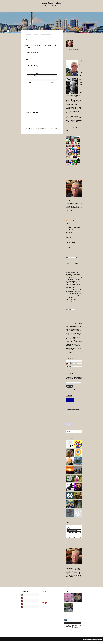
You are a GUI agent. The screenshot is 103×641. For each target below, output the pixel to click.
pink (67, 293)
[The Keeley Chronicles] (70, 461)
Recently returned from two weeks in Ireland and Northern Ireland (74, 227)
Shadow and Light (70, 237)
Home (47, 9)
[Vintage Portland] (78, 453)
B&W (74, 274)
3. (71, 534)
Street (77, 297)
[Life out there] (70, 513)
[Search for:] (74, 431)
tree (77, 299)
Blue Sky (68, 277)
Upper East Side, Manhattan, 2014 (73, 240)
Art (72, 274)
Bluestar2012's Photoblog (51, 3)
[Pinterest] (48, 603)
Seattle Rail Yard (74, 363)
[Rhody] (68, 598)
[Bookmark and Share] (70, 315)
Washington (71, 301)
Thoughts (71, 299)
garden (68, 284)
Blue (79, 275)
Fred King (68, 198)
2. (71, 533)
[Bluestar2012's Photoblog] (78, 470)
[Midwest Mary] (70, 453)
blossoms (76, 275)
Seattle (77, 295)
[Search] (80, 431)
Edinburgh (68, 223)
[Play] (68, 530)
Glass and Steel (69, 232)
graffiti (67, 286)
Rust (72, 295)
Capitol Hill (74, 279)
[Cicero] (77, 598)
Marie (68, 360)
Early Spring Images (70, 242)
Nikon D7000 (77, 290)
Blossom (74, 275)
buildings (69, 279)
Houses (73, 286)
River (68, 295)
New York (77, 287)
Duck (75, 281)
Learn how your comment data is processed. (48, 128)
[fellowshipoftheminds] (78, 479)
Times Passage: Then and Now (73, 235)
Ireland (76, 286)
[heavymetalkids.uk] (70, 444)
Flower (75, 282)
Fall (73, 282)
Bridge (76, 277)
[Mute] (77, 530)
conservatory (70, 281)
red (66, 295)
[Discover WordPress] (70, 496)
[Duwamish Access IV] (68, 608)
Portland (70, 293)
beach (79, 274)
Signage (68, 297)
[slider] (79, 530)
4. (71, 536)
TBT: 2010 (68, 247)
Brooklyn (79, 277)
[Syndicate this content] (66, 220)
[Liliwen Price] (78, 504)
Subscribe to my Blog (72, 220)
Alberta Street (72, 272)
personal (72, 291)
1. (73, 532)
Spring (75, 297)
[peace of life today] (78, 461)
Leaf (77, 286)
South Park (72, 297)
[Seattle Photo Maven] (70, 504)
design (73, 281)
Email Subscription (71, 373)
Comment (55, 124)
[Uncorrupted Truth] (78, 487)
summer (67, 299)
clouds (79, 279)
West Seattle (75, 301)
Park (68, 291)
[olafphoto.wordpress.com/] (78, 513)
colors (67, 281)
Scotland (74, 295)
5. (71, 537)
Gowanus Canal (78, 284)
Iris (72, 366)
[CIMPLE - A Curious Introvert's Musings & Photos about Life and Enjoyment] (70, 470)
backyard (77, 274)
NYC (66, 291)
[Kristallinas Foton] (70, 479)
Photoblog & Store (53, 9)
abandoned (68, 272)
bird (66, 275)
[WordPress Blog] (70, 487)
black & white (69, 275)
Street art (79, 297)
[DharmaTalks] (78, 444)
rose (70, 295)
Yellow (79, 301)
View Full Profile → (69, 213)
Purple (79, 293)
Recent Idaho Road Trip (71, 229)
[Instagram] (46, 603)
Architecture (69, 274)
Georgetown (73, 284)
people (70, 291)
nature (72, 287)
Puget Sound (76, 293)
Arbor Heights (77, 272)
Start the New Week (75, 362)
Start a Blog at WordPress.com (51, 638)
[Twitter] (43, 603)
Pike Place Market (77, 291)
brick (73, 277)
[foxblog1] (78, 496)
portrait (74, 293)
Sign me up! (69, 386)
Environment (70, 282)
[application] (74, 530)
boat (71, 277)
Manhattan (68, 287)
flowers (78, 282)
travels (75, 299)
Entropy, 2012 (69, 245)
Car (76, 279)
